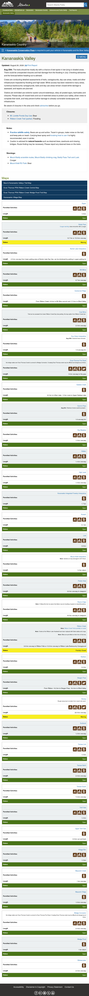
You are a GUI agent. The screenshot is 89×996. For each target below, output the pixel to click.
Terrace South (81, 786)
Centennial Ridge (80, 291)
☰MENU (81, 56)
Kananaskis (29, 10)
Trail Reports (73, 10)
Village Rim (82, 849)
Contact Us (69, 987)
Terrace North (81, 765)
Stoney (83, 699)
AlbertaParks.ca (19, 10)
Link (84, 535)
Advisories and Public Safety (58, 10)
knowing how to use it (59, 135)
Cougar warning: (64, 226)
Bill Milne (83, 270)
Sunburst (83, 723)
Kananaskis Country (42, 10)
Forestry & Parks (8, 10)
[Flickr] (40, 992)
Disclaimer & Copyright (35, 987)
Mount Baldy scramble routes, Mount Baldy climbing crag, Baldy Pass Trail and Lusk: (44, 157)
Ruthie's (83, 657)
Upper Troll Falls (80, 828)
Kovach (83, 514)
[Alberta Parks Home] (9, 4)
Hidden (83, 451)
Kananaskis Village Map (13, 197)
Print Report (32, 65)
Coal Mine (82, 312)
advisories (44, 105)
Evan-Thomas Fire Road (78, 360)
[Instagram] (44, 992)
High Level (82, 472)
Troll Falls (83, 807)
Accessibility (18, 987)
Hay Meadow (81, 430)
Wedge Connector (80, 913)
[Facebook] (36, 992)
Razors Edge (82, 602)
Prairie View (82, 581)
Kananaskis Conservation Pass (21, 50)
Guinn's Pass (81, 406)
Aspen (84, 203)
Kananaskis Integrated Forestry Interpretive (72, 493)
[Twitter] (49, 992)
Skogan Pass (81, 678)
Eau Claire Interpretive (78, 336)
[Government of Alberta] (23, 4)
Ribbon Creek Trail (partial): (21, 118)
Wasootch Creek (80, 871)
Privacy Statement (54, 987)
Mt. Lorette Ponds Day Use (21, 115)
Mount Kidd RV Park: (18, 163)
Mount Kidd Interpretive (78, 556)
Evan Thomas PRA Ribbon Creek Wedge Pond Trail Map (25, 192)
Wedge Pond (81, 939)
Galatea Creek (81, 385)
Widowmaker (82, 960)
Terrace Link (82, 744)
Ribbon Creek (81, 626)
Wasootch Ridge (80, 892)
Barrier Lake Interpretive (78, 249)
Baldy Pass (82, 224)
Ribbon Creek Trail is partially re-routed (75, 628)
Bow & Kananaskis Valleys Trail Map (17, 183)
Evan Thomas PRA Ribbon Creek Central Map (21, 187)
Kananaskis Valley (8, 13)
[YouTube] (53, 992)
